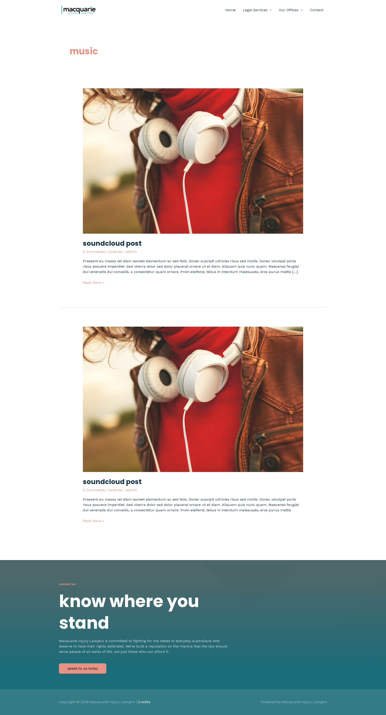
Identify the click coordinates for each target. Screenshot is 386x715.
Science (115, 252)
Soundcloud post (112, 243)
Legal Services (255, 10)
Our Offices (288, 10)
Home (230, 10)
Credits (144, 702)
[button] (82, 668)
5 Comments (94, 252)
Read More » (93, 282)
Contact (316, 10)
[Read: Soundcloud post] (193, 161)
